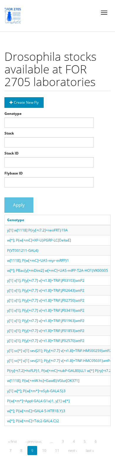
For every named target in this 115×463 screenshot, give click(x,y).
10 (44, 450)
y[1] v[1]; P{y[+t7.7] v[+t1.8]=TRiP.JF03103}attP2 (45, 280)
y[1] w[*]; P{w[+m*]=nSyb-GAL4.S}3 (36, 390)
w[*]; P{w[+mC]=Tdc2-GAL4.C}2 (33, 420)
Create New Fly (26, 102)
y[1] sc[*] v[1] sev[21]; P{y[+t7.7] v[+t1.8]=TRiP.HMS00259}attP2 (59, 350)
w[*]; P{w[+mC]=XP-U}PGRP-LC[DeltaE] (39, 240)
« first (12, 441)
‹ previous (34, 441)
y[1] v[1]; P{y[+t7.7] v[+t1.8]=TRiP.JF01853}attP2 (45, 330)
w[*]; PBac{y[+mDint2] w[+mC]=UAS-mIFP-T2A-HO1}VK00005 (57, 270)
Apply (19, 205)
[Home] (12, 15)
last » (90, 450)
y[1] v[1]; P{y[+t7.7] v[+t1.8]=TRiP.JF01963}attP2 (45, 320)
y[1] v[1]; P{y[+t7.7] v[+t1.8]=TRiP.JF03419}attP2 (45, 310)
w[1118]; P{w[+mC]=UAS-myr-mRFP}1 (38, 260)
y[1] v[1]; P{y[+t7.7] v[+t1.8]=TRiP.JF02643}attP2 (45, 290)
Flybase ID (13, 173)
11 (57, 450)
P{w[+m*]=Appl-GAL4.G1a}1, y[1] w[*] (38, 400)
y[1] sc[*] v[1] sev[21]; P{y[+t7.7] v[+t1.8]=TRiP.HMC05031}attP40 (60, 360)
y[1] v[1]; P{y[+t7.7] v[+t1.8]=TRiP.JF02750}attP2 (45, 300)
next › (72, 450)
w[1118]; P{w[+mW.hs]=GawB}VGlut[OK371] (43, 380)
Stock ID (11, 153)
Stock (9, 133)
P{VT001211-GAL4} (23, 250)
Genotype (13, 113)
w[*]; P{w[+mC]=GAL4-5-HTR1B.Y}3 (36, 410)
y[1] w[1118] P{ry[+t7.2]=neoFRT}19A (37, 230)
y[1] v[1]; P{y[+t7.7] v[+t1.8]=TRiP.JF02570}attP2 (45, 340)
